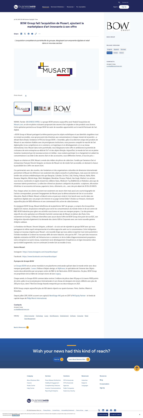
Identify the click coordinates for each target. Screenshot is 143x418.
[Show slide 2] (42, 108)
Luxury (46, 316)
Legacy (58, 274)
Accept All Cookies (116, 414)
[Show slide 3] (62, 108)
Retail (86, 316)
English (109, 49)
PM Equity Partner (79, 295)
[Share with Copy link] (36, 33)
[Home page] (25, 7)
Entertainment (64, 316)
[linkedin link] (103, 410)
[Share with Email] (32, 33)
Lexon (33, 268)
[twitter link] (99, 410)
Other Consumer (29, 316)
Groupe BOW (21, 266)
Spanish (116, 49)
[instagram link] (115, 410)
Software (73, 316)
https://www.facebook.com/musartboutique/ (39, 256)
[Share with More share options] (39, 33)
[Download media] (26, 96)
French (109, 53)
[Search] (119, 2)
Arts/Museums (54, 316)
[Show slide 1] (23, 108)
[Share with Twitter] (25, 33)
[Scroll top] (137, 368)
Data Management (29, 319)
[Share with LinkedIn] (21, 33)
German (123, 49)
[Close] (139, 414)
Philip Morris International (36, 298)
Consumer (80, 316)
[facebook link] (111, 410)
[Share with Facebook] (28, 33)
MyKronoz (61, 268)
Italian (116, 53)
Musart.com (18, 124)
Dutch (122, 53)
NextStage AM (54, 295)
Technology (39, 316)
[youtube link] (107, 410)
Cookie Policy (15, 415)
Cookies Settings (102, 414)
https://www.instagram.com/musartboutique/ (40, 252)
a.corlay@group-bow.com (21, 309)
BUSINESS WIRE (33, 122)
